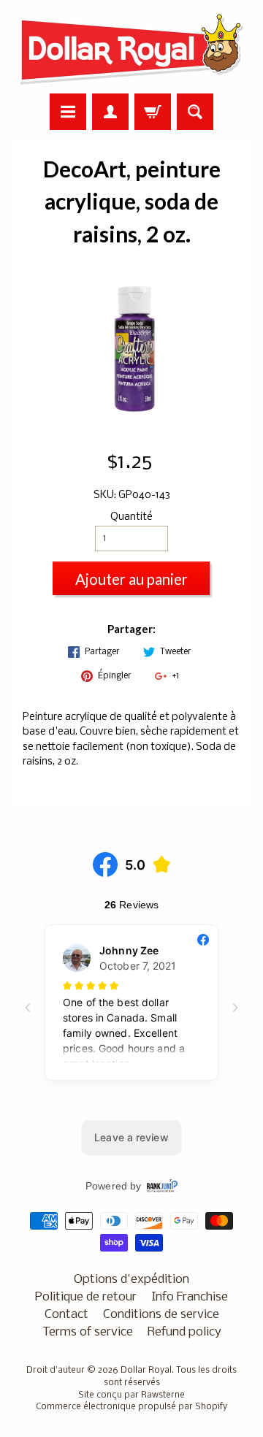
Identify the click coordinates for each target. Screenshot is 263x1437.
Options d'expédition (131, 1280)
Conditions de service (161, 1315)
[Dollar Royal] (131, 49)
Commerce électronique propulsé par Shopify (131, 1407)
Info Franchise (189, 1297)
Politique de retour (86, 1297)
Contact (66, 1315)
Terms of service (87, 1332)
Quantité (131, 517)
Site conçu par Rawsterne (131, 1395)
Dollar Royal (146, 1370)
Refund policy (184, 1332)
